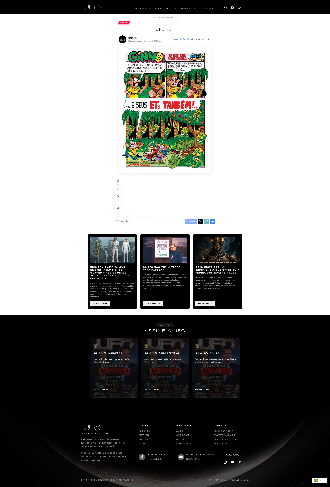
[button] (141, 8)
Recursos (205, 8)
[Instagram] (225, 7)
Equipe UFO (132, 37)
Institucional (140, 8)
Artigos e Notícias (165, 8)
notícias (124, 23)
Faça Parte (186, 8)
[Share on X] (184, 39)
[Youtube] (232, 7)
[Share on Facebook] (180, 39)
